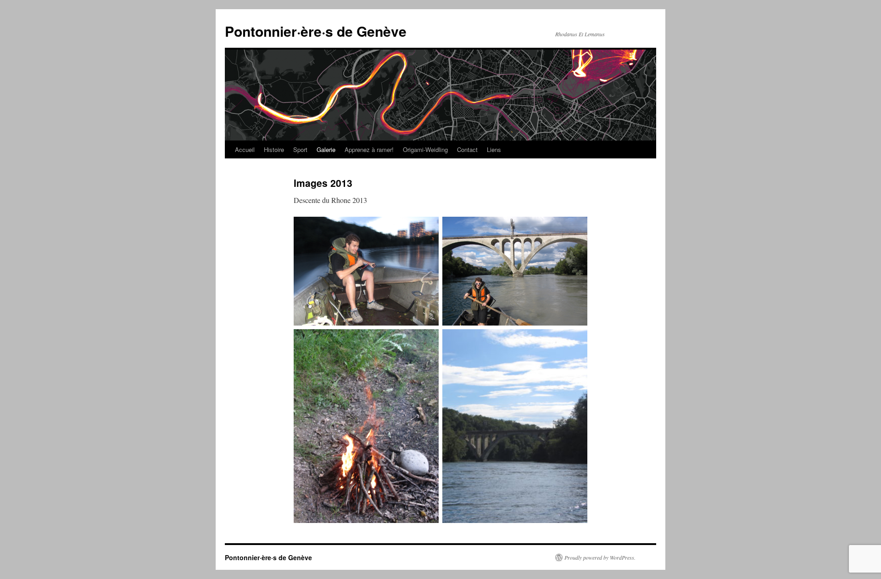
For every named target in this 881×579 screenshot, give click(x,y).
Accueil (245, 149)
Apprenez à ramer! (369, 149)
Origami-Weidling (425, 149)
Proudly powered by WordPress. (600, 557)
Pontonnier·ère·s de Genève (316, 31)
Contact (467, 149)
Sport (300, 149)
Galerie (326, 149)
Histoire (274, 149)
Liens (494, 149)
